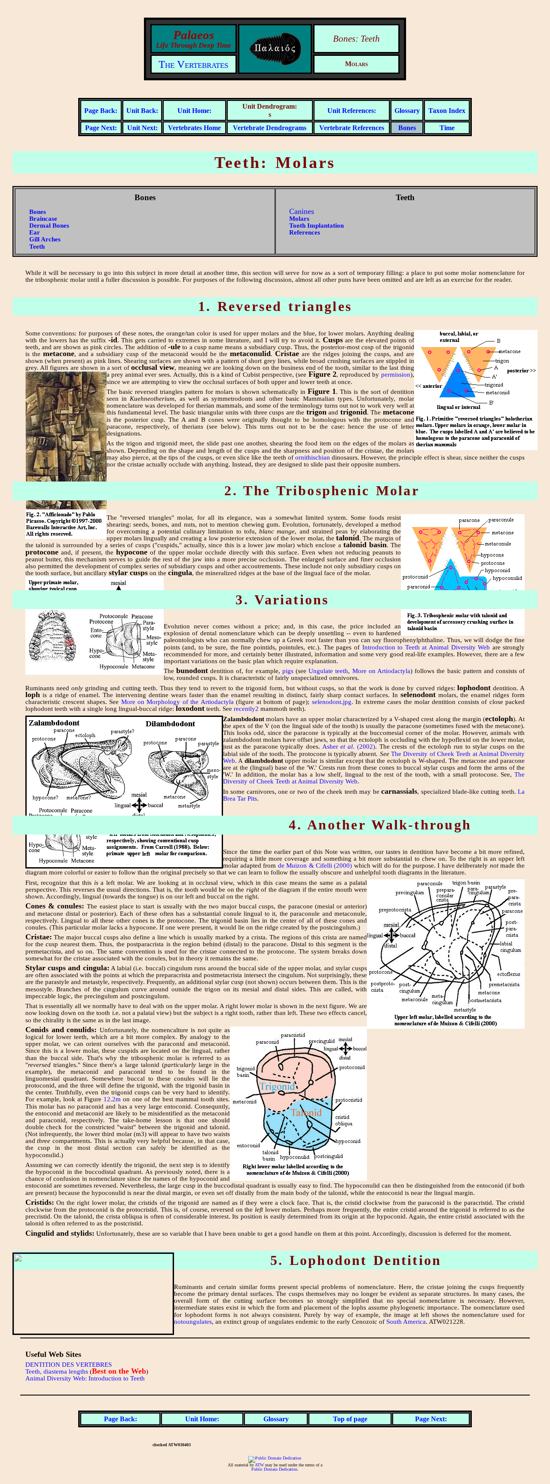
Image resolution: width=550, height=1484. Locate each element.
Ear (34, 232)
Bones (407, 127)
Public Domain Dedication (274, 1469)
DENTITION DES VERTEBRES (68, 1364)
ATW (259, 1465)
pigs (287, 670)
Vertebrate (249, 127)
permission (395, 374)
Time (447, 127)
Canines (301, 211)
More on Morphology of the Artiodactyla (177, 701)
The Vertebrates (193, 64)
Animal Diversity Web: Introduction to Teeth (85, 1378)
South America (406, 1321)
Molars (299, 218)
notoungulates (193, 1321)
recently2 (246, 708)
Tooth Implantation (316, 225)
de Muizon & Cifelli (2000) (315, 865)
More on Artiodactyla (381, 670)
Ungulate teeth (328, 670)
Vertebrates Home (194, 127)
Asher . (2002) (348, 746)
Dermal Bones (49, 225)
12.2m (112, 1099)
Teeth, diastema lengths (56, 1371)
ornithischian (312, 457)
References (304, 232)
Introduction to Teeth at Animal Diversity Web (426, 647)
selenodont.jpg (331, 701)
